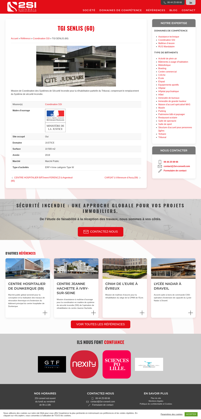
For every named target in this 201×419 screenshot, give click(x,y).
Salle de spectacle (167, 121)
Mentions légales (156, 401)
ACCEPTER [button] (191, 414)
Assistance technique (168, 37)
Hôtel (161, 94)
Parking (162, 111)
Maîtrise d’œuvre (166, 43)
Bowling (162, 68)
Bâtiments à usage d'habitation (173, 62)
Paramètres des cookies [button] (172, 414)
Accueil (14, 38)
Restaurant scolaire (167, 117)
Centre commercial (167, 72)
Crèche (161, 75)
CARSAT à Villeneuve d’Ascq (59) (121, 177)
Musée (161, 108)
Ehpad (161, 81)
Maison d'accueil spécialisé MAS (174, 104)
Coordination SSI (41, 38)
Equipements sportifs (168, 85)
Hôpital (161, 88)
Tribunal (162, 137)
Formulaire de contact (175, 170)
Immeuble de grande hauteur (172, 101)
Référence (26, 38)
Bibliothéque (164, 65)
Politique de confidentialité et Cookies (156, 404)
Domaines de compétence (171, 30)
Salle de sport (165, 124)
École (161, 78)
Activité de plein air (167, 58)
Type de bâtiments (166, 52)
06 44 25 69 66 (174, 2)
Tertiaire (162, 134)
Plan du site (156, 398)
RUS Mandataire (166, 46)
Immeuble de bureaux (168, 98)
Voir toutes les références (100, 324)
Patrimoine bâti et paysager (171, 114)
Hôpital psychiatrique (168, 91)
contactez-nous (104, 231)
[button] (89, 10)
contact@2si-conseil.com (177, 166)
